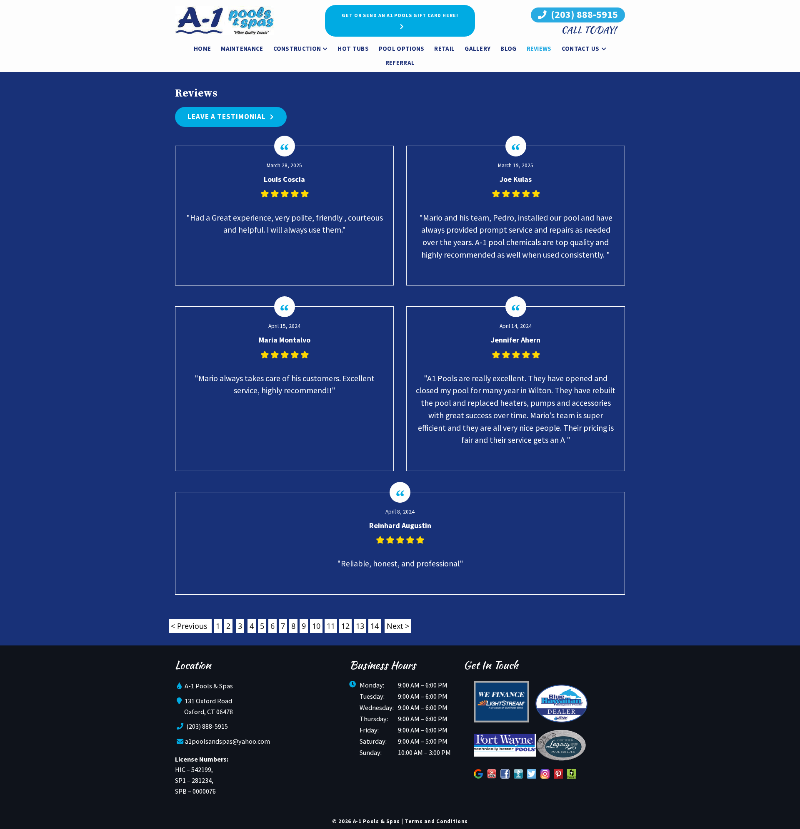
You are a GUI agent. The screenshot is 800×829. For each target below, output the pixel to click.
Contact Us (581, 48)
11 (331, 626)
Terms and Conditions (436, 821)
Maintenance (242, 48)
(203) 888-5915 (583, 14)
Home (202, 48)
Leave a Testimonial (227, 116)
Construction (297, 48)
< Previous (190, 626)
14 (374, 626)
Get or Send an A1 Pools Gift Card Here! (400, 15)
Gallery (477, 48)
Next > (398, 626)
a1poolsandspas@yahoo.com (227, 741)
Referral (400, 63)
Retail (444, 48)
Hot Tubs (353, 48)
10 (316, 626)
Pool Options (402, 48)
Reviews (539, 48)
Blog (508, 48)
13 (360, 626)
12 (345, 626)
